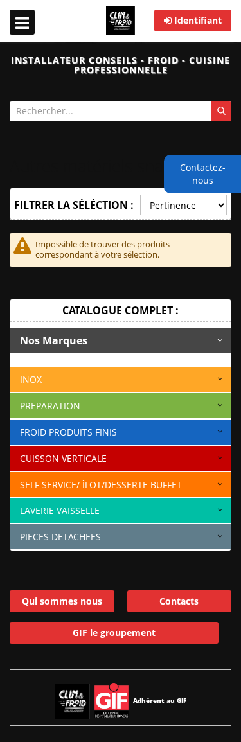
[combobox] (120, 111)
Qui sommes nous (62, 601)
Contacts (179, 601)
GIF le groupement (114, 632)
